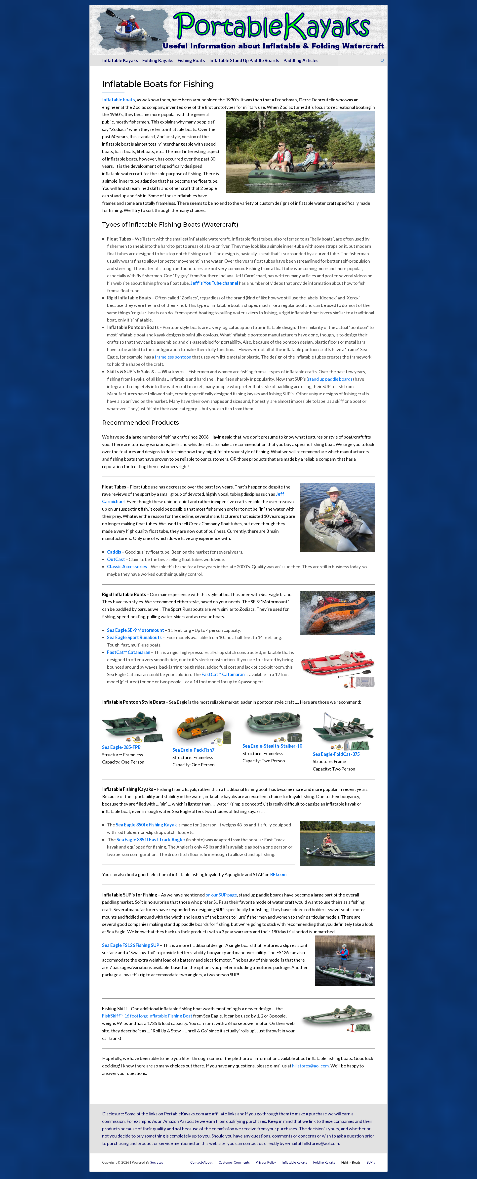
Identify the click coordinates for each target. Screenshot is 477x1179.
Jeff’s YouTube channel (214, 283)
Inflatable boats (118, 99)
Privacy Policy (266, 1162)
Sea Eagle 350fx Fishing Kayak (146, 824)
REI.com (278, 874)
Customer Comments (234, 1162)
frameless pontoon (173, 357)
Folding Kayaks (157, 60)
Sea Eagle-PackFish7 (193, 750)
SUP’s (371, 1162)
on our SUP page (221, 894)
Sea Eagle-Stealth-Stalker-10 (272, 746)
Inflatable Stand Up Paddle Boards (244, 60)
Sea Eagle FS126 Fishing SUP (130, 945)
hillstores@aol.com (310, 1065)
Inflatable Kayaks (120, 60)
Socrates (156, 1162)
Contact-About (201, 1162)
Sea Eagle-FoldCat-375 (336, 754)
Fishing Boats (191, 60)
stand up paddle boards (330, 379)
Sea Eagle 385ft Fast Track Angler (151, 839)
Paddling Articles (300, 60)
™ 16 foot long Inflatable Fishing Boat (147, 1015)
